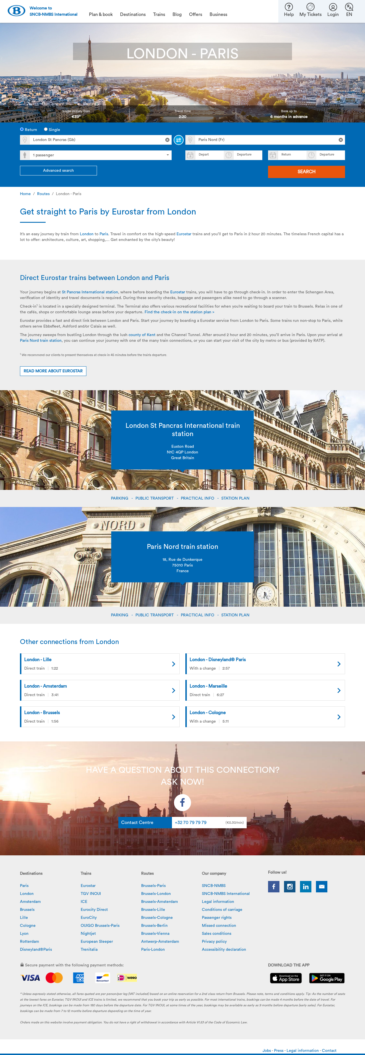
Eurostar (184, 234)
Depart (204, 154)
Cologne (28, 926)
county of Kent (142, 335)
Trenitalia (89, 950)
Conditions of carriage (222, 910)
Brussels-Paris (153, 886)
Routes (43, 194)
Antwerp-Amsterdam (160, 942)
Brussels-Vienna (155, 934)
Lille (24, 918)
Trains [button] (159, 14)
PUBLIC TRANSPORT (155, 498)
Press (279, 1051)
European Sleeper (97, 942)
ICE (84, 902)
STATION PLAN (236, 498)
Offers (195, 14)
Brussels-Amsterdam (159, 902)
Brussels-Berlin (154, 926)
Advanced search (58, 171)
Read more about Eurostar (53, 371)
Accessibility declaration (224, 950)
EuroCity (89, 918)
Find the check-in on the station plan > (179, 312)
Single (54, 130)
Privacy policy (214, 942)
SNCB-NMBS (214, 886)
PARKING (120, 498)
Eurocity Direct (94, 910)
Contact (329, 1051)
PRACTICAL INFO (198, 498)
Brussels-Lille (153, 910)
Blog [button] (177, 14)
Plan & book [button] (101, 14)
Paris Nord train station (41, 341)
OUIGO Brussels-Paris (100, 926)
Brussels (27, 910)
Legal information (218, 902)
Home (25, 194)
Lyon (24, 934)
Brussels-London (156, 894)
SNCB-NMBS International (226, 894)
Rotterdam (29, 942)
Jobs (267, 1051)
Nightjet (88, 934)
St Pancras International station (90, 292)
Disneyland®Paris (36, 950)
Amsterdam (30, 902)
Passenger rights (217, 918)
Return (30, 130)
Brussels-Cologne (157, 918)
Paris (104, 234)
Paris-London (153, 950)
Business (218, 14)
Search (307, 171)
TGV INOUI (91, 894)
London (87, 234)
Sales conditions (216, 934)
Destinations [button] (133, 14)
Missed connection (219, 926)
